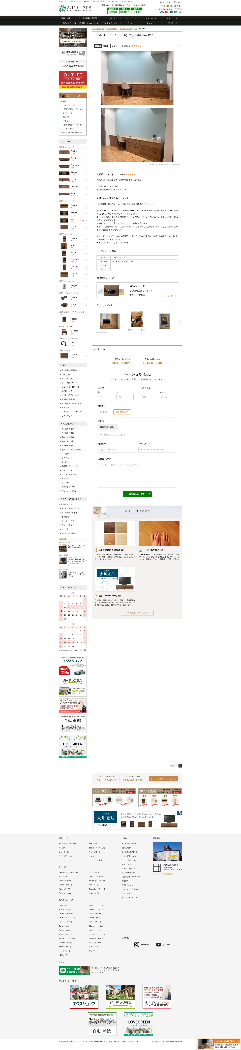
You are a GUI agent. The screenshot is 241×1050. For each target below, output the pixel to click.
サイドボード (131, 18)
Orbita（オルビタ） (66, 914)
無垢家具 (97, 1041)
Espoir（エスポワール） (68, 938)
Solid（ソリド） (95, 872)
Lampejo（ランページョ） (69, 872)
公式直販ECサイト (133, 1041)
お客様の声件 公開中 (72, 41)
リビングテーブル (69, 23)
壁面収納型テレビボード (72, 109)
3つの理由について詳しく (137, 613)
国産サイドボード (66, 201)
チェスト (122, 1)
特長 (64, 101)
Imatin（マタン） (65, 947)
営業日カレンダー (68, 587)
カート (178, 2)
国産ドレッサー (65, 326)
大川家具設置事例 (90, 18)
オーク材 (65, 529)
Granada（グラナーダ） (98, 889)
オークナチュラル (125, 29)
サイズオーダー (68, 113)
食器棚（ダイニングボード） (73, 466)
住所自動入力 (122, 412)
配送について (67, 391)
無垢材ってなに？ (69, 445)
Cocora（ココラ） (66, 885)
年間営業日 (178, 9)
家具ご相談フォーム (69, 18)
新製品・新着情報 (69, 533)
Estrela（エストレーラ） (68, 918)
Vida (135, 29)
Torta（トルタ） (65, 926)
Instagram (145, 945)
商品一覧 (66, 117)
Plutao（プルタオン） (67, 930)
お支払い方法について (70, 395)
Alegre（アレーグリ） (97, 881)
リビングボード (95, 852)
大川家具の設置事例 (69, 370)
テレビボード (110, 18)
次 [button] (180, 321)
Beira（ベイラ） (65, 905)
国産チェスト (64, 350)
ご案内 (63, 365)
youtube (166, 945)
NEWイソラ (63, 955)
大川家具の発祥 (68, 429)
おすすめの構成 (68, 129)
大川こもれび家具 (98, 29)
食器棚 (90, 23)
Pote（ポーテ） (65, 889)
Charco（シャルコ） (96, 926)
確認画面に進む (137, 494)
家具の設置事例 (112, 29)
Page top (173, 765)
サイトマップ (67, 416)
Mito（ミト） (64, 876)
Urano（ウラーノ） (96, 905)
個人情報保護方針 (69, 399)
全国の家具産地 (68, 441)
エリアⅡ (92, 951)
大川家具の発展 (68, 433)
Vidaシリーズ (117, 257)
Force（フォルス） (66, 893)
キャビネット (151, 18)
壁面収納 (107, 968)
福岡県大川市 (74, 1041)
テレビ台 (115, 1)
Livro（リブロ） (95, 893)
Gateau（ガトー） (66, 943)
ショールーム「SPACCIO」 (72, 412)
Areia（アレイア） (66, 934)
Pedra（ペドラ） (65, 881)
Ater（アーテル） (95, 930)
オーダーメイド (68, 521)
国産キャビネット (66, 234)
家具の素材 (66, 517)
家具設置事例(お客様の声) (72, 132)
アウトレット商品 (69, 491)
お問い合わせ (171, 23)
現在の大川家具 (68, 437)
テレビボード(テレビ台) (68, 844)
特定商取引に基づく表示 (71, 403)
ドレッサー (151, 23)
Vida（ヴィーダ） (65, 951)
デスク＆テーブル (110, 23)
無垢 (85, 1)
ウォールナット (68, 525)
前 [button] (94, 321)
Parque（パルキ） (66, 922)
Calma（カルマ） (95, 918)
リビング (95, 970)
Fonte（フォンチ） (96, 922)
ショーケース (171, 18)
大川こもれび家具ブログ (71, 499)
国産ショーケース (66, 281)
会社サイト (169, 874)
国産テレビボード (66, 147)
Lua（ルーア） (94, 947)
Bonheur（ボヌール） (97, 934)
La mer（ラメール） (96, 938)
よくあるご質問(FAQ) (70, 378)
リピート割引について (70, 387)
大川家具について (68, 423)
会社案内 (65, 407)
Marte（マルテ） (65, 909)
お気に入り (166, 2)
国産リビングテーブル (68, 293)
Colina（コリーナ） (96, 876)
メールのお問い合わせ (165, 778)
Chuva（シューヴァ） (97, 909)
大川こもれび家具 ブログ (131, 897)
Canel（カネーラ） (96, 914)
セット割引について (69, 383)
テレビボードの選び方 (70, 508)
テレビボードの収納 (69, 513)
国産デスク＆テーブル (68, 338)
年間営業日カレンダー (69, 650)
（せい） (144, 392)
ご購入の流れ (67, 374)
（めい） (162, 392)
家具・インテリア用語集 (71, 449)
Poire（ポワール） (96, 943)
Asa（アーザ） (94, 885)
